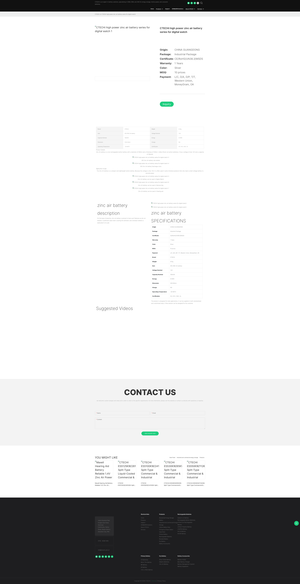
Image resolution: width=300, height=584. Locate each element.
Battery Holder (182, 559)
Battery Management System (186, 564)
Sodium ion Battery (183, 518)
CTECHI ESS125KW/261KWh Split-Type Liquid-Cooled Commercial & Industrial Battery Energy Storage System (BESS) (126, 484)
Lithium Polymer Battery (185, 527)
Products (202, 457)
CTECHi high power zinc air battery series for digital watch (119, 14)
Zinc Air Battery (163, 564)
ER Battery (144, 567)
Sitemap (153, 581)
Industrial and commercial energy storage (187, 457)
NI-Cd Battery (182, 531)
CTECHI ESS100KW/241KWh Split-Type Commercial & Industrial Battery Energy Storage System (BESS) (149, 484)
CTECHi (97, 14)
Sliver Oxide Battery (165, 559)
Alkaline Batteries (164, 562)
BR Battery (144, 565)
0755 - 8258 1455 (103, 541)
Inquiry (167, 104)
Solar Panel (172, 457)
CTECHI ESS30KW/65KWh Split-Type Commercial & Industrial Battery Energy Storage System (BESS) (172, 484)
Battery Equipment (183, 566)
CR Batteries (144, 560)
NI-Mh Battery (182, 533)
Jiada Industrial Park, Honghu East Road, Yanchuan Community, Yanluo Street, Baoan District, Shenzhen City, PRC (104, 526)
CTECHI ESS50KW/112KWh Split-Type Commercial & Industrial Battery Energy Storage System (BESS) (196, 484)
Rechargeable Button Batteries (186, 520)
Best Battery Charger (184, 562)
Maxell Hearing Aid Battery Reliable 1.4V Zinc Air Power (103, 484)
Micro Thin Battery (146, 562)
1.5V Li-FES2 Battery (147, 570)
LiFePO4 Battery (182, 529)
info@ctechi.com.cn (103, 550)
